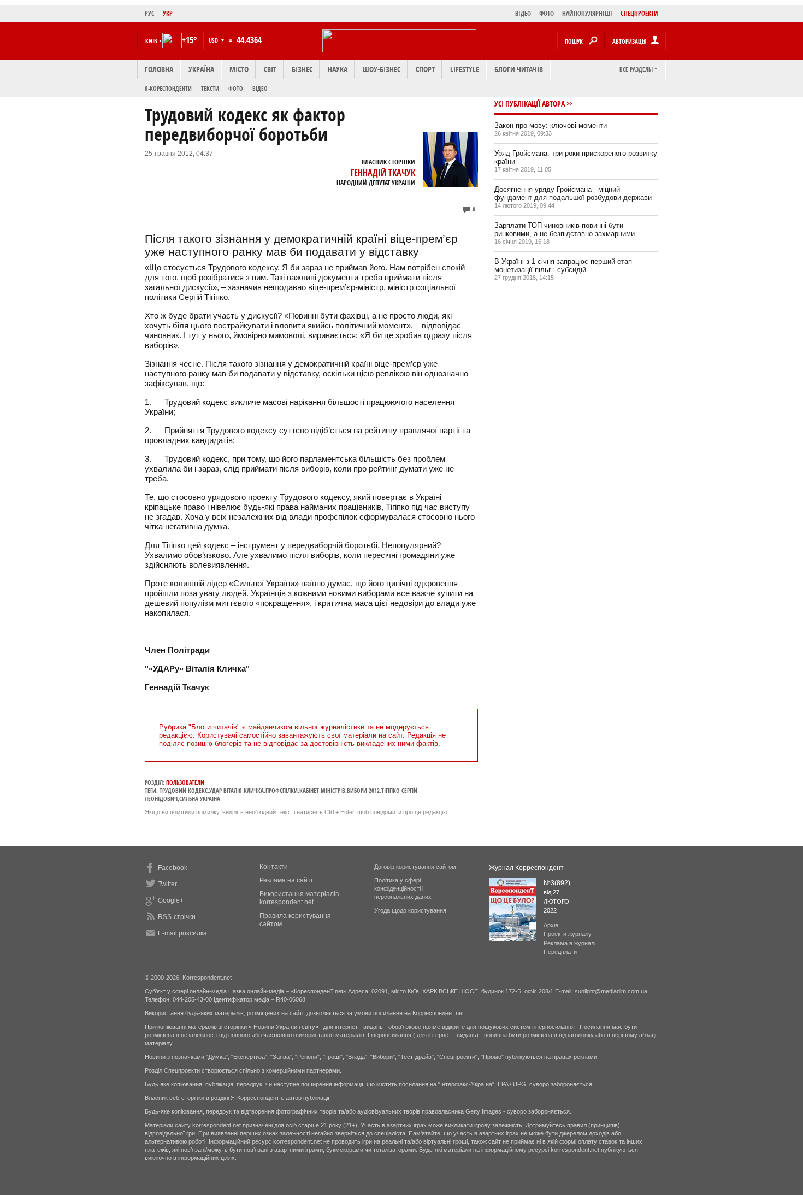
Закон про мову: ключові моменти (550, 125)
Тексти (210, 88)
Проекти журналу (568, 934)
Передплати (560, 952)
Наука (337, 69)
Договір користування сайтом (415, 866)
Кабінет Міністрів (322, 790)
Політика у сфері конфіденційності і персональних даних (403, 888)
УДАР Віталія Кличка (236, 790)
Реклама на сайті (285, 880)
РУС (150, 13)
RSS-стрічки (177, 917)
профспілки (281, 790)
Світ (270, 69)
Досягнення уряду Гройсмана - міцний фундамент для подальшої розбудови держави (573, 193)
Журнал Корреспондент (526, 868)
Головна (159, 69)
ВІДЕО (523, 13)
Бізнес (302, 69)
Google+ (171, 900)
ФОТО (546, 13)
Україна (201, 69)
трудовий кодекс (184, 790)
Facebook (172, 868)
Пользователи (185, 782)
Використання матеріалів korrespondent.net (299, 898)
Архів (551, 925)
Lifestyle (464, 69)
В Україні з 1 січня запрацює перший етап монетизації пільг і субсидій (563, 265)
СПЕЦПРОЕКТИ (639, 13)
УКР (168, 13)
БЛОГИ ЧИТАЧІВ (518, 69)
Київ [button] (151, 41)
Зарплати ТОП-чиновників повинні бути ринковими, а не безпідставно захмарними (564, 229)
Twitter (167, 884)
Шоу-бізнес (381, 69)
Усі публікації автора (529, 103)
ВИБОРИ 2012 (363, 790)
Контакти (273, 866)
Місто (239, 69)
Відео (260, 88)
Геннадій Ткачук (383, 173)
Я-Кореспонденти (168, 88)
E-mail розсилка (182, 933)
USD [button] (214, 40)
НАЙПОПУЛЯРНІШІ (587, 13)
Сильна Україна (199, 798)
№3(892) (557, 883)
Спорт (425, 69)
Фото (235, 88)
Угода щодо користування (410, 910)
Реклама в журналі (569, 943)
